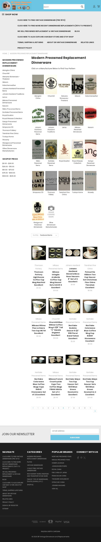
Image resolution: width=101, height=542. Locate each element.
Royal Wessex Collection (12, 118)
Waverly (5, 140)
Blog (77, 31)
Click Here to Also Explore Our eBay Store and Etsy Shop (45, 37)
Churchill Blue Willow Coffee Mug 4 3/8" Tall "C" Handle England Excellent (56, 328)
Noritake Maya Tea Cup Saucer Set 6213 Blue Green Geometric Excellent (73, 387)
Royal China (56, 469)
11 (90, 408)
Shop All (30, 485)
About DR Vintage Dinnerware (62, 42)
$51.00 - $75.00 (8, 170)
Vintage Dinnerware (35, 465)
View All (55, 489)
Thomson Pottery (9, 130)
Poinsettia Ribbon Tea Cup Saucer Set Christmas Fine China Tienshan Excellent (90, 280)
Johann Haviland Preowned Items (13, 89)
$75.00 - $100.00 (8, 173)
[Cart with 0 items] (98, 6)
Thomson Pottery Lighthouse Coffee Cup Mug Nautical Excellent (38, 278)
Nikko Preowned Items (11, 109)
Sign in (5, 505)
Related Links (87, 42)
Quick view (39, 248)
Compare (38, 252)
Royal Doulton (7, 115)
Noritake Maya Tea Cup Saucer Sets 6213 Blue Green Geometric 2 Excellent (90, 387)
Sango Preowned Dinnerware (9, 122)
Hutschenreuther (9, 85)
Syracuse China (58, 482)
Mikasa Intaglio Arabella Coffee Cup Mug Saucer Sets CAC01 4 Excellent (56, 280)
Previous (97, 534)
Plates (29, 462)
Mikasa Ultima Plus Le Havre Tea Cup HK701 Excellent (39, 329)
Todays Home (8, 136)
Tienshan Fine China (10, 133)
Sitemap (5, 509)
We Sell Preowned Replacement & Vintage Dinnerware (44, 31)
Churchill (5, 73)
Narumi (5, 106)
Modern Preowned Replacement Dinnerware (37, 457)
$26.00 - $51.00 (8, 166)
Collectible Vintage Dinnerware (35, 469)
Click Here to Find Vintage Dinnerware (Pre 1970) (41, 20)
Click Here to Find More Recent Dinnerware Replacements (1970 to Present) (54, 25)
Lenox (4, 97)
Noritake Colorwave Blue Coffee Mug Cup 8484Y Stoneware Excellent (90, 333)
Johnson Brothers (59, 466)
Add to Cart (38, 257)
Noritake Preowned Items (12, 112)
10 (85, 408)
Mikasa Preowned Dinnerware (9, 101)
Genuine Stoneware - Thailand (11, 77)
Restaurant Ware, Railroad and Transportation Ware (38, 475)
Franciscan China (59, 476)
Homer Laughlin (58, 463)
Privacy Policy (24, 48)
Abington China (8, 70)
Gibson (5, 82)
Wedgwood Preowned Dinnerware (11, 144)
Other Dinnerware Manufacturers (9, 149)
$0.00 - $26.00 (8, 163)
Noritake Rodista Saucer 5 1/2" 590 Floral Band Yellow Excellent (73, 332)
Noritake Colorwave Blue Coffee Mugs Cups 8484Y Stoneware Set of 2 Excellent (38, 387)
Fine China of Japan (59, 473)
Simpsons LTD (7, 127)
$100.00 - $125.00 (9, 176)
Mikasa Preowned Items (61, 460)
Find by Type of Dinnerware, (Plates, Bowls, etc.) (37, 480)
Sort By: (36, 235)
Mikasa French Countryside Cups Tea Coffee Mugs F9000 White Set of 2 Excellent (56, 387)
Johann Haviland (58, 485)
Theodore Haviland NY (60, 479)
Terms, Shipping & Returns (30, 42)
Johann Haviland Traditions (13, 94)
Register (14, 505)
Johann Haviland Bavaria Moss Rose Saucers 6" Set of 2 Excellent (72, 275)
